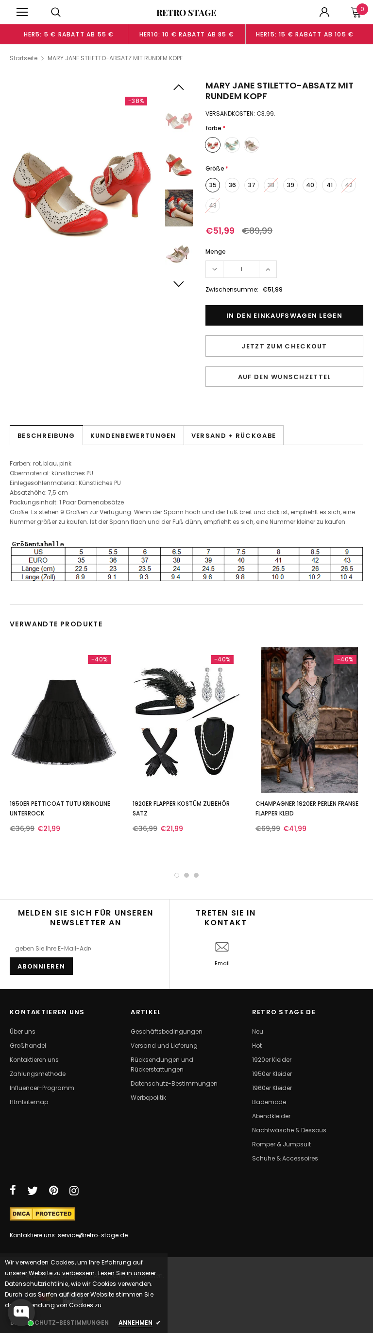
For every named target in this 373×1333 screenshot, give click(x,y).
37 (251, 185)
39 (290, 185)
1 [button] (176, 875)
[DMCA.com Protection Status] (42, 1213)
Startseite (23, 58)
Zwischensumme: (231, 289)
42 (349, 185)
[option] (69, 34)
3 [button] (196, 875)
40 (310, 185)
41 (329, 185)
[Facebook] (13, 1190)
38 (271, 185)
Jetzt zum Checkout (284, 346)
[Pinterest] (53, 1190)
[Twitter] (32, 1190)
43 (213, 205)
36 (232, 185)
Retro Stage (186, 12)
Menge (215, 251)
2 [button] (186, 875)
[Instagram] (74, 1190)
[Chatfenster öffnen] (21, 1312)
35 (213, 185)
